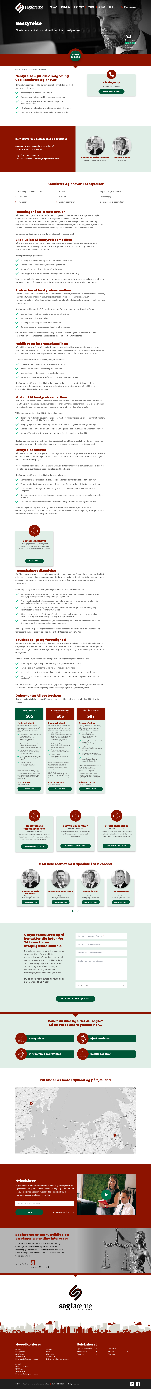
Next (138, 891)
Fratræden (22, 202)
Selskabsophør (82, 1351)
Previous (13, 891)
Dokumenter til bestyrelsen (112, 202)
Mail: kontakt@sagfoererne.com (26, 1359)
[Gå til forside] (75, 1297)
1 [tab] (72, 911)
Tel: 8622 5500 (20, 1356)
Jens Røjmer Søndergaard (60, 891)
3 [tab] (78, 911)
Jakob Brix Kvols (90, 891)
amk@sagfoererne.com (31, 898)
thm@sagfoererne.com (122, 898)
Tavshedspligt (106, 196)
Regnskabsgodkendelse (110, 191)
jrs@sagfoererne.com (61, 898)
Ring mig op (130, 7)
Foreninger (112, 1354)
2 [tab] (75, 911)
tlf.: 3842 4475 (32, 155)
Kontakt (79, 7)
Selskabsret (87, 1344)
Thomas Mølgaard (120, 891)
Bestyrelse (111, 1351)
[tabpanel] (30, 887)
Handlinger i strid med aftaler (30, 191)
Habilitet (63, 191)
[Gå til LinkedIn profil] (132, 1384)
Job (111, 7)
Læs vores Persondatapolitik (63, 1212)
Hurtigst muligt (84, 985)
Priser (91, 7)
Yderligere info (30, 902)
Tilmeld (29, 1212)
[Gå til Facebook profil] (138, 1384)
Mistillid (62, 196)
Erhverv (65, 7)
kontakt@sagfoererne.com (46, 158)
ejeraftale (29, 699)
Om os (101, 7)
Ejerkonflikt (112, 1349)
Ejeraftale (80, 1354)
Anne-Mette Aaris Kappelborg (30, 892)
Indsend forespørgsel (75, 998)
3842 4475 (43, 982)
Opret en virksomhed (84, 1349)
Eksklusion (22, 196)
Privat (53, 7)
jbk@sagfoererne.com (91, 898)
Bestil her (29, 789)
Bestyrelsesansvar (66, 202)
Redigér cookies (73, 1384)
